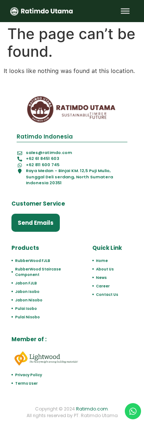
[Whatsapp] (133, 411)
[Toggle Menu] (125, 11)
